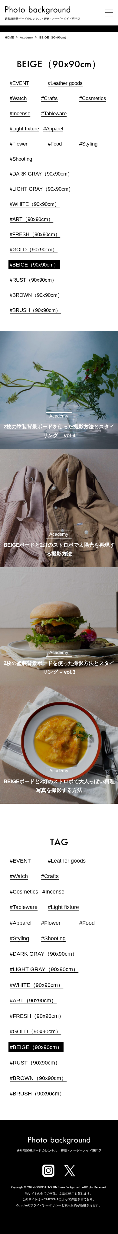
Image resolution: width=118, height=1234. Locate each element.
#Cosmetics (92, 98)
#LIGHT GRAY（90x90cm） (42, 189)
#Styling (88, 144)
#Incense (20, 113)
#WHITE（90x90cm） (35, 204)
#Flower (19, 144)
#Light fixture (24, 129)
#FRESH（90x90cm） (35, 234)
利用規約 (70, 1205)
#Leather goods (65, 83)
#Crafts (49, 98)
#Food (55, 144)
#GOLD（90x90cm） (33, 250)
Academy (26, 37)
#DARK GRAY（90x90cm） (41, 174)
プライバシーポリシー (45, 1205)
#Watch (18, 98)
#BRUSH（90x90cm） (35, 310)
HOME (9, 37)
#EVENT (19, 83)
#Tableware (54, 113)
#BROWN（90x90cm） (36, 295)
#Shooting (21, 159)
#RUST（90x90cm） (33, 280)
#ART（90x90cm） (31, 219)
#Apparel (53, 129)
